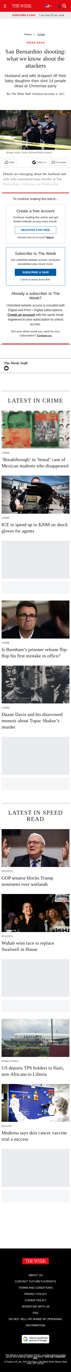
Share (12, 162)
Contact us (44, 335)
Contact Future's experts (35, 1281)
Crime (41, 34)
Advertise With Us (36, 1306)
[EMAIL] (7, 368)
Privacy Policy (35, 1294)
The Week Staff (21, 93)
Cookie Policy (35, 1300)
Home (28, 34)
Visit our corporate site (49, 1357)
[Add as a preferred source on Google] (35, 1339)
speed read (35, 43)
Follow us (41, 162)
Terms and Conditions (36, 1287)
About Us (36, 1275)
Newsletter (61, 162)
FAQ (35, 1312)
